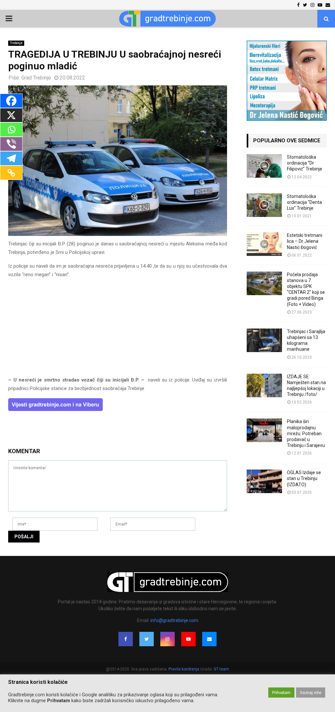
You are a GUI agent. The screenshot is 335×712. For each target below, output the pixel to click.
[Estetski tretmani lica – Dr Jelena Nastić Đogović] (264, 244)
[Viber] (11, 144)
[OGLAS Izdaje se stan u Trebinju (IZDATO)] (264, 481)
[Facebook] (11, 101)
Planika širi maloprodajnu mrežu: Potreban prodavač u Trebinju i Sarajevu (306, 433)
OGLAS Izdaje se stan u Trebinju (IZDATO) (304, 478)
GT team (221, 669)
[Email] (209, 639)
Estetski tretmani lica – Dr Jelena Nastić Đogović (304, 241)
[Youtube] (188, 639)
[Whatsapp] (11, 129)
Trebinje (16, 43)
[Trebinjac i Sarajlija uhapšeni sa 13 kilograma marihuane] (264, 340)
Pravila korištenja (184, 669)
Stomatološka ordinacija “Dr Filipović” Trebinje (304, 162)
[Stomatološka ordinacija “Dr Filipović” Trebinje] (264, 166)
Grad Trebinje (36, 78)
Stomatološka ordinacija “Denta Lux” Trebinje (304, 202)
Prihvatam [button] (281, 692)
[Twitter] (146, 639)
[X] (11, 115)
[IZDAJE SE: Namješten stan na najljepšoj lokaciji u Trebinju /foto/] (264, 385)
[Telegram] (11, 158)
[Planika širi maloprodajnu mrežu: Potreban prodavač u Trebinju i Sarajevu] (264, 430)
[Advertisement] (117, 330)
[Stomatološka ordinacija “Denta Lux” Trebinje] (264, 205)
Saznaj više (310, 692)
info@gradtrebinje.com (174, 620)
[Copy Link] (11, 173)
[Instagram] (167, 639)
